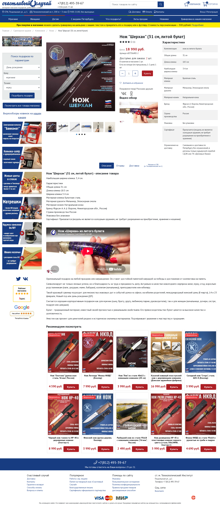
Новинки (164, 18)
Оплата (149, 11)
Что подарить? (113, 18)
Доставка (136, 11)
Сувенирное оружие (22, 30)
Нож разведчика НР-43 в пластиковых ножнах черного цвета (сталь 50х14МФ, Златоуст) (166, 441)
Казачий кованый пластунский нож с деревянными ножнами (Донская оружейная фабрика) (166, 378)
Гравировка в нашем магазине (196, 18)
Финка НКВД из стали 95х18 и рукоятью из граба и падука (201, 438)
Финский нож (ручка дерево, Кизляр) (98, 438)
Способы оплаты (34, 487)
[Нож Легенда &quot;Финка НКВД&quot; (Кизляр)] (97, 352)
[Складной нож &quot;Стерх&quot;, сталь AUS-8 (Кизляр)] (200, 352)
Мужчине (13, 18)
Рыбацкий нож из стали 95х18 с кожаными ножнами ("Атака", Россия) (132, 440)
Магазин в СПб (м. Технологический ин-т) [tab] (153, 165)
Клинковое (40, 30)
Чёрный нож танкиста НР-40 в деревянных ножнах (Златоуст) (63, 440)
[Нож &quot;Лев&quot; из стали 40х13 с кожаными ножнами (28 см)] (131, 352)
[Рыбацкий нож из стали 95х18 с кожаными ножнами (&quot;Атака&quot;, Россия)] (131, 414)
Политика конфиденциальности (126, 484)
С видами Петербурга (82, 18)
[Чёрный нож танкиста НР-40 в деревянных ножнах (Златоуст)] (63, 414)
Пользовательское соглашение (125, 481)
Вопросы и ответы (35, 490)
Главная (5, 30)
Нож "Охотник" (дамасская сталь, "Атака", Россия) (63, 376)
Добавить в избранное (132, 83)
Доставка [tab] (134, 165)
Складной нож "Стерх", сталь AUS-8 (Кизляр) (200, 376)
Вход (202, 11)
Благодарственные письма (81, 487)
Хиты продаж (140, 18)
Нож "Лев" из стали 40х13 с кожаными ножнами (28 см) (132, 376)
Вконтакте (159, 491)
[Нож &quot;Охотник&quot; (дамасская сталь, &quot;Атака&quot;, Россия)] (63, 352)
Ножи (51, 30)
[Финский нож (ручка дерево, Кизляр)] (97, 414)
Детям (55, 18)
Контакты (160, 11)
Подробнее (198, 24)
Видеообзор (54, 335)
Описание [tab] (106, 165)
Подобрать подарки (22, 95)
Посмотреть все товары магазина (22, 105)
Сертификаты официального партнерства (88, 490)
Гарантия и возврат (35, 484)
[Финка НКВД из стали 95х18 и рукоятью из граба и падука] (200, 414)
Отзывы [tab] (120, 165)
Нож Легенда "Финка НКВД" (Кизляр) (97, 376)
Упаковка (116, 479)
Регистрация (212, 11)
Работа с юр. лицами (78, 479)
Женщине (35, 18)
